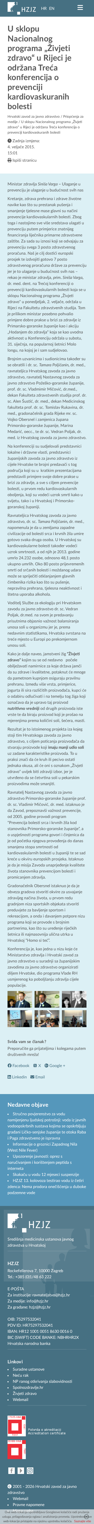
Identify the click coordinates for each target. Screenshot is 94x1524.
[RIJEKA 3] (20, 1019)
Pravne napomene (28, 1505)
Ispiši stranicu (24, 160)
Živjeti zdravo (25, 1394)
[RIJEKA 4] (20, 999)
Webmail (20, 1499)
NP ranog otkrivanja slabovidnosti (42, 1382)
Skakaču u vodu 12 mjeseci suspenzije (46, 1175)
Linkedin (19, 1077)
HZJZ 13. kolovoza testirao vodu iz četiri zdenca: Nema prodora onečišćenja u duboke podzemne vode (47, 1187)
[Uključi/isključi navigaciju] (80, 7)
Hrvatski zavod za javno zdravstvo (34, 116)
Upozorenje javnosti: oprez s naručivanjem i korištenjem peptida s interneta (40, 1162)
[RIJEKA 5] (74, 1019)
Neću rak (21, 1375)
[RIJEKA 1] (47, 999)
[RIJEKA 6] (47, 1019)
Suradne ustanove (28, 1369)
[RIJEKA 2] (74, 999)
